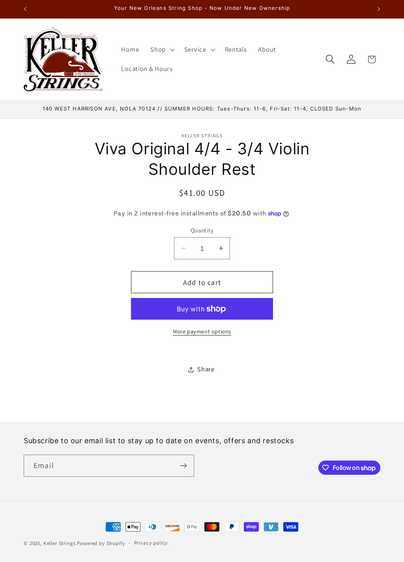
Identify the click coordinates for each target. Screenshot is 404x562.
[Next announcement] (378, 9)
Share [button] (206, 369)
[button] (162, 49)
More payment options (202, 331)
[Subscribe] (183, 466)
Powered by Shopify (101, 543)
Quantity (202, 230)
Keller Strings (59, 543)
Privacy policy (151, 543)
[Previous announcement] (25, 9)
